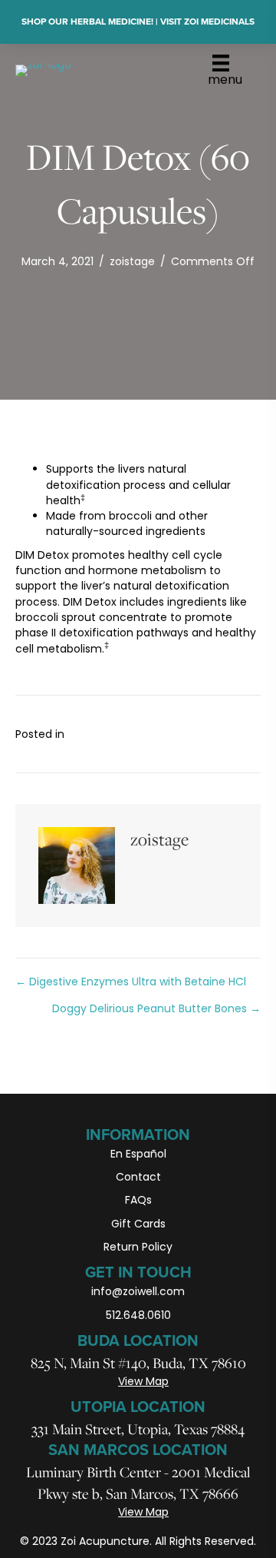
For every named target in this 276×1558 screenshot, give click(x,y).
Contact (138, 1176)
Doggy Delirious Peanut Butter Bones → (156, 1008)
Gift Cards (138, 1223)
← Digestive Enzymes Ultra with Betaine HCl (130, 981)
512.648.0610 (138, 1315)
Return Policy (138, 1246)
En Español (138, 1153)
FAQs (138, 1200)
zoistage (132, 261)
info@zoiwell (124, 1291)
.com (171, 1291)
